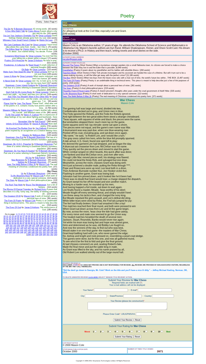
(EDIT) (69, 23)
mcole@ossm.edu (72, 59)
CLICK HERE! (93, 277)
